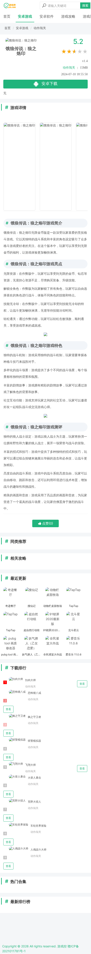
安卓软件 (47, 16)
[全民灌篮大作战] (52, 644)
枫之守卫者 (34, 717)
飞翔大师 (30, 764)
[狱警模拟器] (14, 740)
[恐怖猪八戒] (14, 692)
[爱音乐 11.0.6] (73, 644)
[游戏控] (9, 5)
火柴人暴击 (34, 777)
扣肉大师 (30, 680)
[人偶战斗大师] (15, 848)
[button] (82, 166)
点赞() (47, 523)
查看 (82, 683)
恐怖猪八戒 (34, 692)
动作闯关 (40, 28)
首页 (6, 16)
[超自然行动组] (31, 619)
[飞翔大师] (13, 764)
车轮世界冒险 (38, 825)
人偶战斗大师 (38, 849)
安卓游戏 (25, 16)
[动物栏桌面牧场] (52, 595)
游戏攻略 (68, 16)
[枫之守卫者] (14, 716)
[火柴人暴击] (14, 776)
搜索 (85, 5)
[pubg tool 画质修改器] (10, 644)
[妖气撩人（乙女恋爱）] (31, 644)
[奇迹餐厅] (10, 595)
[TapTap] (73, 595)
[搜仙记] (31, 595)
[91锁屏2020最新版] (52, 619)
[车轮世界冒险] (15, 825)
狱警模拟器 (34, 740)
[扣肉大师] (13, 679)
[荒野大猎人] (14, 801)
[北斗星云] (73, 619)
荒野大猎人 (34, 801)
